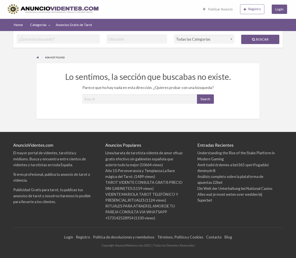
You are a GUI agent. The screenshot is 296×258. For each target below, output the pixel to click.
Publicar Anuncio (220, 9)
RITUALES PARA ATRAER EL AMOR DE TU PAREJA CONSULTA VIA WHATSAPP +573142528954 (140, 212)
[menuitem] (217, 9)
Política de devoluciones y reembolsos (124, 237)
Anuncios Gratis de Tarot (74, 25)
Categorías (38, 25)
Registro (254, 9)
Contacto (214, 237)
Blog (228, 237)
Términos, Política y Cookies (180, 237)
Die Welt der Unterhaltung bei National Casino (234, 188)
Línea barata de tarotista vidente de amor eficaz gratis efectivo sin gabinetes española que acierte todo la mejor (144, 159)
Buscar (261, 39)
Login (279, 9)
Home (18, 25)
